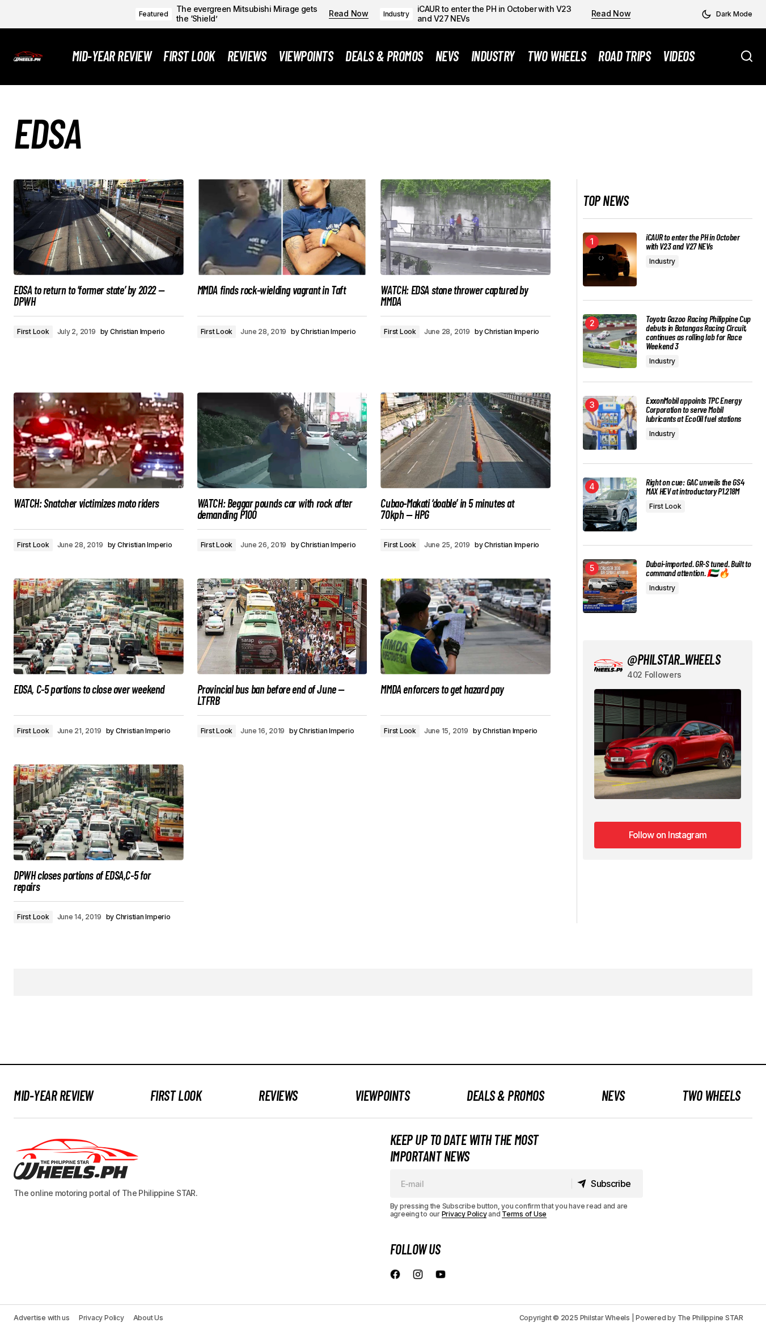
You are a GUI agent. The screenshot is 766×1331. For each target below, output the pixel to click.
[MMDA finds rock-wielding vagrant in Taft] (282, 227)
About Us (148, 1317)
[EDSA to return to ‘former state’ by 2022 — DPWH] (99, 227)
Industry (396, 14)
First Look (33, 331)
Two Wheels (711, 1095)
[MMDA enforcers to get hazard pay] (465, 626)
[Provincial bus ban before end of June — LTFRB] (282, 626)
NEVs (613, 1095)
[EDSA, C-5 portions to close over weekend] (99, 626)
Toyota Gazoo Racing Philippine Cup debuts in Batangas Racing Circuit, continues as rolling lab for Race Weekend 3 (698, 332)
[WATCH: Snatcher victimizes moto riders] (99, 440)
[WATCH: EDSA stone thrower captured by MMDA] (465, 227)
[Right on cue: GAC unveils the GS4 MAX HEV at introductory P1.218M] (610, 504)
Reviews (278, 1095)
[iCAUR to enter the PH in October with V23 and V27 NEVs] (610, 259)
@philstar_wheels (673, 659)
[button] (726, 14)
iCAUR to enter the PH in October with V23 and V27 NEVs (494, 14)
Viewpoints (382, 1095)
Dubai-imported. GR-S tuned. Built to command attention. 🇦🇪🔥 (698, 568)
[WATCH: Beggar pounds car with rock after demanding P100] (282, 440)
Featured (153, 14)
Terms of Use (524, 1214)
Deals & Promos (505, 1095)
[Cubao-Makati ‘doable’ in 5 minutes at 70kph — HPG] (465, 440)
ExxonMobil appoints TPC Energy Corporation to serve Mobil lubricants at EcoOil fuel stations (693, 409)
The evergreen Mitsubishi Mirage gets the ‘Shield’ (247, 14)
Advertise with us (42, 1317)
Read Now (349, 13)
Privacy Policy (464, 1214)
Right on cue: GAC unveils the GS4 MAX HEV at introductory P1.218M (695, 487)
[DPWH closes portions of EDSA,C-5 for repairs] (99, 812)
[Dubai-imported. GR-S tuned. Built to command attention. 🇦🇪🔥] (610, 586)
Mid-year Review (53, 1095)
